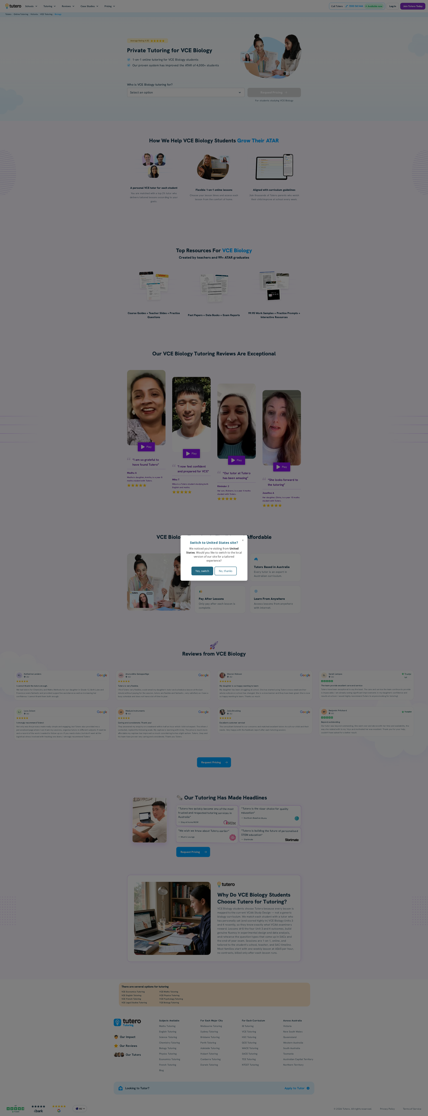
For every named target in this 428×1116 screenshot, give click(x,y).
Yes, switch (202, 571)
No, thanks (225, 571)
